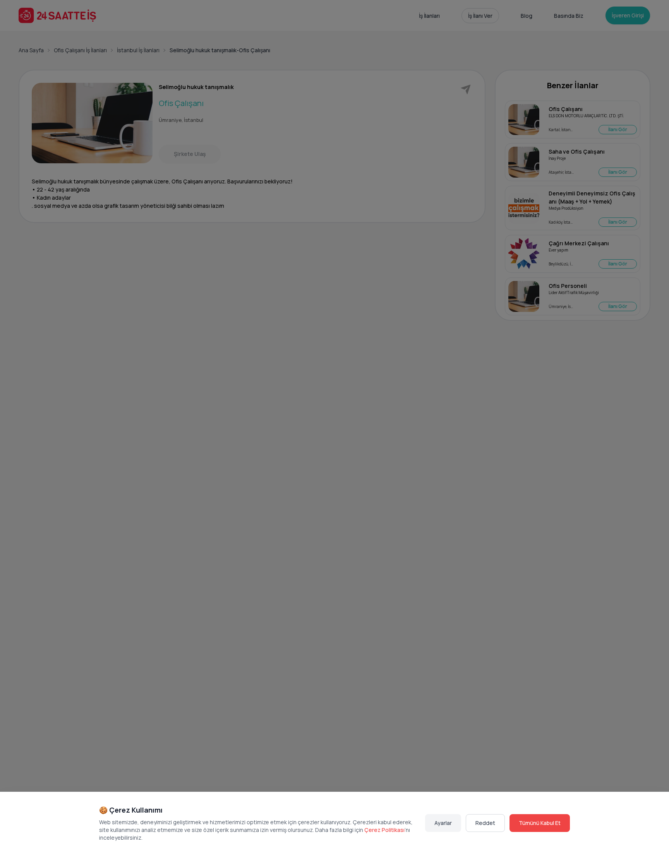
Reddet (485, 823)
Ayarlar (443, 823)
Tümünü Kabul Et (540, 823)
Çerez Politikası (384, 829)
